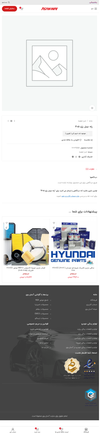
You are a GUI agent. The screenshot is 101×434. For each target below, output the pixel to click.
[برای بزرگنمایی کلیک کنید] (92, 106)
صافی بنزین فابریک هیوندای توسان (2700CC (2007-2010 (73, 267)
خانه (90, 119)
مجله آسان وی (91, 307)
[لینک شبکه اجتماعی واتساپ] (76, 155)
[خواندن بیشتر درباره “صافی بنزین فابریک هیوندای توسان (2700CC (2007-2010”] (54, 225)
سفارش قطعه (9, 8)
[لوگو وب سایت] (49, 8)
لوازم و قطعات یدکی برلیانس (85, 336)
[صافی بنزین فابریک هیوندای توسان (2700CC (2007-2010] (73, 240)
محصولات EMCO (41, 312)
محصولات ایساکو (41, 316)
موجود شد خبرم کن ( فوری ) (75, 131)
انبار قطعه (82, 119)
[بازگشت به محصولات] (11, 119)
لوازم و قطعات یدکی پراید (87, 327)
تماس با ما (44, 341)
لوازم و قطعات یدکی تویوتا (86, 341)
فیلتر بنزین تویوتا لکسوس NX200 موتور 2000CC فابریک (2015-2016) (26, 267)
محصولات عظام (42, 307)
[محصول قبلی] (14, 119)
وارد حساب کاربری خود (70, 194)
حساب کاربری (91, 302)
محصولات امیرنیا (41, 302)
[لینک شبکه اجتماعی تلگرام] (73, 155)
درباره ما (45, 345)
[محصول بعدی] (8, 119)
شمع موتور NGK (42, 298)
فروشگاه (93, 298)
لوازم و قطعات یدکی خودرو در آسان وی (81, 345)
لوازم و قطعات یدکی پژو (87, 332)
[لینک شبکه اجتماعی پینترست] (79, 155)
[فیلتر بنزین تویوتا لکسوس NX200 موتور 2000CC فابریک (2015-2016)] (26, 240)
